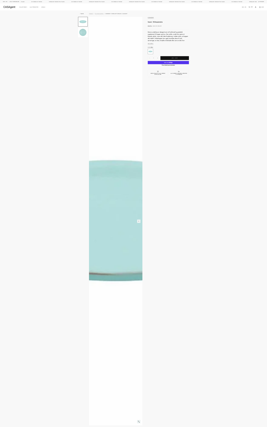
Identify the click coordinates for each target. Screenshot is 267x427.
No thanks (133, 238)
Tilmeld (144, 232)
